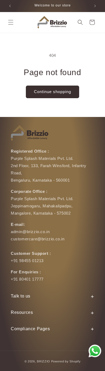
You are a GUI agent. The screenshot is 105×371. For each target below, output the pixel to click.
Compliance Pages (30, 328)
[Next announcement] (95, 6)
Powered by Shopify (66, 361)
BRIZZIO (43, 361)
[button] (11, 22)
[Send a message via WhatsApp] (95, 351)
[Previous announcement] (10, 6)
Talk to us (20, 296)
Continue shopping (52, 91)
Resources (22, 312)
